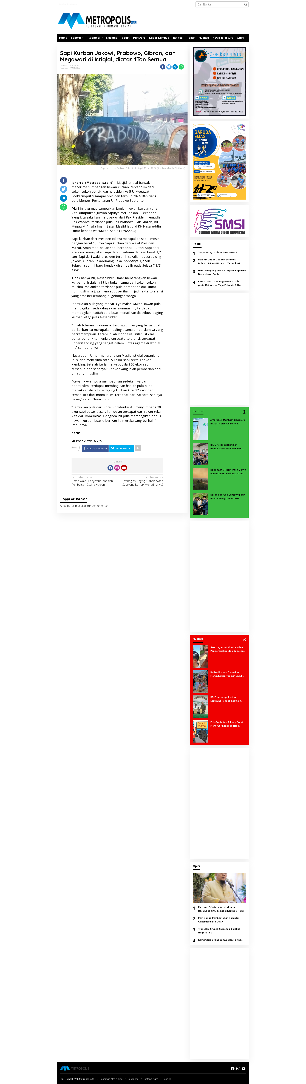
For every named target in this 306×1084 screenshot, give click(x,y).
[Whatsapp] (181, 67)
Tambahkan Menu (68, 4)
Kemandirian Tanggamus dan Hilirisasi (220, 939)
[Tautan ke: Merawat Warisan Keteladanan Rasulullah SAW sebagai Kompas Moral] (219, 888)
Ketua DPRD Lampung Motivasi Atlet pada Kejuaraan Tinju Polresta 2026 (219, 283)
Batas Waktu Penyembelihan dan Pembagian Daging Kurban (92, 481)
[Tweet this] (169, 67)
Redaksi (167, 1078)
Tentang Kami (151, 1078)
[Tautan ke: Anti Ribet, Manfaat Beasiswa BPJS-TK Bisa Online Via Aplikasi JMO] (200, 429)
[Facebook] (110, 468)
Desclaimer (133, 1078)
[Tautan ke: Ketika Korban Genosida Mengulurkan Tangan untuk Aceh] (200, 681)
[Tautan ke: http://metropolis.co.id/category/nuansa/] (244, 639)
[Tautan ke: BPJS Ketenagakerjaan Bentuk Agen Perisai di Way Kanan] (200, 454)
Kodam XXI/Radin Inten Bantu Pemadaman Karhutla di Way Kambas (228, 471)
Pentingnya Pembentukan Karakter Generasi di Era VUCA (218, 919)
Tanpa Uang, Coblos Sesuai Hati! (217, 252)
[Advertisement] (219, 349)
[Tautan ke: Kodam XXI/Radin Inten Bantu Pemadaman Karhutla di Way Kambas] (200, 479)
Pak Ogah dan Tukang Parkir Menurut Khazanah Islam (227, 724)
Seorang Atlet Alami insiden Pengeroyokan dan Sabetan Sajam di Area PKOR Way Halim (227, 649)
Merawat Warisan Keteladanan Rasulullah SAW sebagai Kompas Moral (221, 909)
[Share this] (162, 67)
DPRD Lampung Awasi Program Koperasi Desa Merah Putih (222, 272)
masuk (79, 506)
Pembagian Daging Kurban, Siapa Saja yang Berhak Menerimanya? (142, 481)
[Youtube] (124, 468)
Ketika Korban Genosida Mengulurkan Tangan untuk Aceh (226, 674)
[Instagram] (117, 468)
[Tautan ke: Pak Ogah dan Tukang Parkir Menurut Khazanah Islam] (200, 731)
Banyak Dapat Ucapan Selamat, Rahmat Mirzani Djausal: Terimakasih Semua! (219, 261)
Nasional (64, 68)
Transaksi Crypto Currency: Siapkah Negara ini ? (219, 930)
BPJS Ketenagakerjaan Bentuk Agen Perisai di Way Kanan (226, 446)
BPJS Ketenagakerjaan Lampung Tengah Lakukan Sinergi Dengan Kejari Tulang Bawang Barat (227, 699)
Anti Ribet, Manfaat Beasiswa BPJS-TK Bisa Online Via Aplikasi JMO (227, 421)
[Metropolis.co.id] (97, 21)
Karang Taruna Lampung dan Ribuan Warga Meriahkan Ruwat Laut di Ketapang (227, 496)
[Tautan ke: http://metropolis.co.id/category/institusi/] (244, 412)
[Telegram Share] (175, 67)
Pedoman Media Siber (111, 1078)
